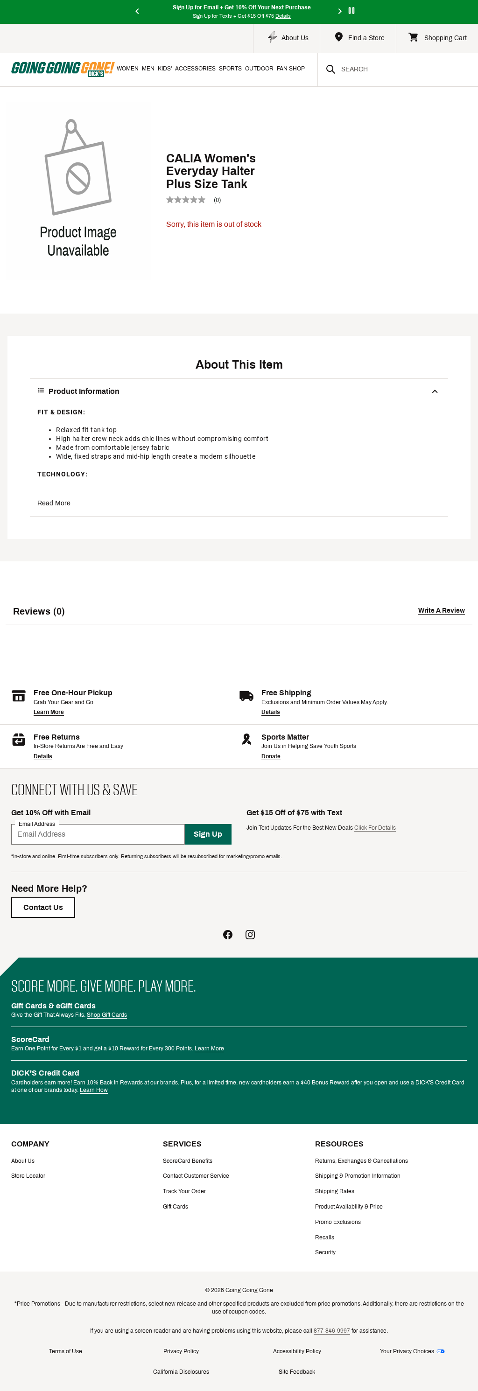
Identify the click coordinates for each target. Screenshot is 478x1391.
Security (325, 1252)
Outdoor (259, 68)
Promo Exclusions (338, 1222)
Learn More (49, 712)
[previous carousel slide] (137, 12)
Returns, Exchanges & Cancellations (361, 1161)
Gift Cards (175, 1206)
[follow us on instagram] (250, 936)
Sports (230, 68)
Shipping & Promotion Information (358, 1176)
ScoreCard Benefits (187, 1161)
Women (128, 68)
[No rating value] (190, 199)
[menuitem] (128, 69)
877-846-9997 (332, 1331)
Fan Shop (291, 68)
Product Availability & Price (349, 1206)
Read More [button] (53, 503)
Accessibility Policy (297, 1351)
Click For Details (375, 828)
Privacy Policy (181, 1351)
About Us (23, 1161)
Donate (271, 756)
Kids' (165, 68)
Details (270, 712)
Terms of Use (65, 1351)
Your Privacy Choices (407, 1351)
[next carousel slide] (340, 12)
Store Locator (28, 1176)
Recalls (324, 1237)
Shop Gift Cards (107, 1015)
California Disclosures (181, 1372)
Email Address (37, 823)
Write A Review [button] (441, 610)
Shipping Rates (334, 1191)
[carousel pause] (351, 10)
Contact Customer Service (196, 1176)
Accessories (195, 68)
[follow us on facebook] (227, 936)
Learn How (94, 1090)
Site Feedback (297, 1372)
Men (148, 68)
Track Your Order (184, 1191)
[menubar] (216, 69)
